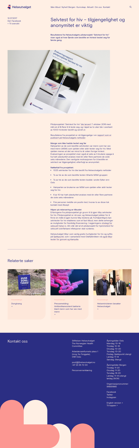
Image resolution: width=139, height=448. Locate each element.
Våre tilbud (55, 7)
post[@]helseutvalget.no (83, 362)
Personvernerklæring (82, 370)
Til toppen (112, 405)
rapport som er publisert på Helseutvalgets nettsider (80, 136)
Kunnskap (81, 7)
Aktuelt (90, 7)
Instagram (111, 397)
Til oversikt (13, 23)
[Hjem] (19, 7)
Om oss (98, 7)
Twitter (110, 394)
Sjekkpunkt (58, 236)
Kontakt (106, 7)
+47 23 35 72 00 (80, 365)
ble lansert (86, 124)
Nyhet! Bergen (68, 7)
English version (115, 403)
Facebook (16, 21)
